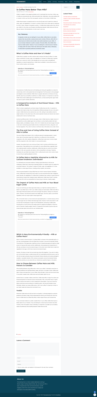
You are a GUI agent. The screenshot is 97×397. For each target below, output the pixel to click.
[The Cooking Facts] (21, 1)
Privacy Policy (77, 1)
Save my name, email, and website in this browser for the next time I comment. (35, 367)
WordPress (58, 394)
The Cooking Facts (47, 394)
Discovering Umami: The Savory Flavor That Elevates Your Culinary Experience (72, 24)
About (66, 1)
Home (40, 1)
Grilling (49, 1)
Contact (70, 1)
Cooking (44, 1)
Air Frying (55, 1)
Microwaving (60, 1)
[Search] (78, 7)
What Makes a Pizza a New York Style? (72, 37)
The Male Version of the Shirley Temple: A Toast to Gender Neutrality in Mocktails (71, 18)
